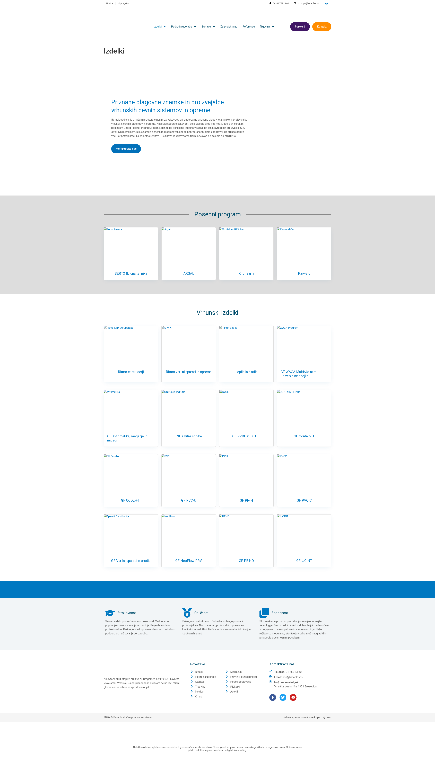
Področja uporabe (181, 26)
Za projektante (228, 26)
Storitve (206, 26)
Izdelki (157, 26)
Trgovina (265, 26)
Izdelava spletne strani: (306, 717)
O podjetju (123, 3)
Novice (109, 3)
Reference (248, 26)
